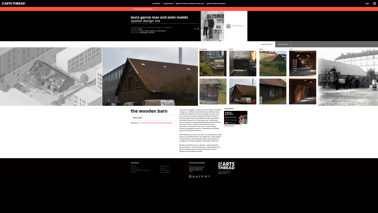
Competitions (168, 3)
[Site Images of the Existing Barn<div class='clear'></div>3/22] (258, 76)
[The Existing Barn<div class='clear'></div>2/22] (150, 76)
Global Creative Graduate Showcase (190, 3)
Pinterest (209, 176)
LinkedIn (195, 29)
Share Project (137, 118)
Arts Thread (13, 3)
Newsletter (134, 172)
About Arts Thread (164, 166)
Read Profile (267, 44)
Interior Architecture (147, 123)
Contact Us (163, 168)
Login (367, 3)
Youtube (193, 176)
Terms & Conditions (165, 172)
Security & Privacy (165, 170)
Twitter (205, 176)
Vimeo (202, 176)
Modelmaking (161, 123)
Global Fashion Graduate (216, 3)
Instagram (198, 29)
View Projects (283, 44)
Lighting (169, 123)
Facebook (199, 176)
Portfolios (156, 3)
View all (142, 9)
